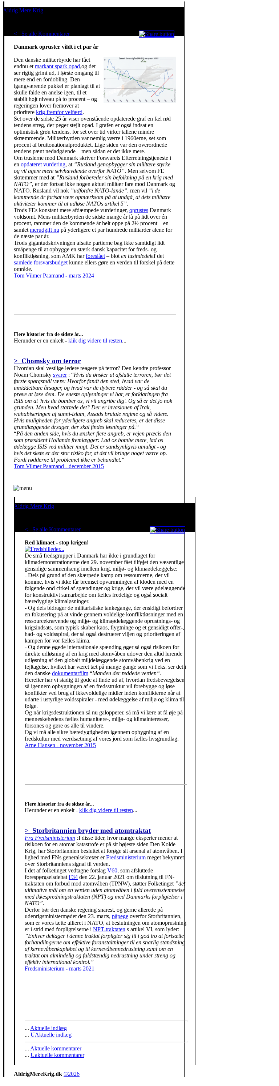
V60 (112, 870)
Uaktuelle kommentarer (57, 1055)
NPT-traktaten (109, 929)
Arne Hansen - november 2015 (60, 745)
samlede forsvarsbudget (41, 262)
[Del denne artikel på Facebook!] (156, 34)
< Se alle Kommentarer (42, 34)
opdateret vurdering (43, 164)
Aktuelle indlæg (48, 1028)
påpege (120, 916)
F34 (73, 877)
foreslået (95, 256)
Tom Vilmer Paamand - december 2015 (59, 466)
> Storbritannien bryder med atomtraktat (88, 830)
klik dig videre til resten (95, 340)
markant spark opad (57, 66)
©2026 (72, 1074)
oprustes (138, 210)
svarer (60, 375)
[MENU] (22, 488)
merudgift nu (44, 230)
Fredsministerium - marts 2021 (59, 968)
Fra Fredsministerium (50, 838)
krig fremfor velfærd (59, 112)
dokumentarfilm (70, 673)
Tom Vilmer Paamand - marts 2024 (54, 275)
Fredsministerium (126, 857)
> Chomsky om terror (47, 361)
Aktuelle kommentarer (55, 1048)
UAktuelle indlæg (51, 1035)
